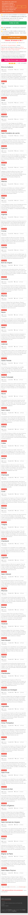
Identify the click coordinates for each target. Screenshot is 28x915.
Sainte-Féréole (6, 360)
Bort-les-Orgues (6, 263)
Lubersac (4, 344)
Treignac (4, 524)
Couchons (4, 69)
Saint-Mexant (5, 640)
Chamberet (5, 541)
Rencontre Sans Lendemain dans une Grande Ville (11, 903)
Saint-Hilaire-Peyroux (8, 870)
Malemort (13, 48)
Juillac (3, 739)
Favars (3, 839)
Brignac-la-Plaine (7, 854)
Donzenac (4, 279)
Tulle (6, 48)
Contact (2, 904)
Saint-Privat (5, 772)
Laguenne (4, 557)
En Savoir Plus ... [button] (10, 11)
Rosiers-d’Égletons (7, 805)
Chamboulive (5, 673)
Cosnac (3, 231)
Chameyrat (5, 475)
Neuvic (3, 393)
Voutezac (4, 624)
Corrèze (17, 69)
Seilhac (3, 427)
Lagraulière (5, 706)
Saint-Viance (5, 410)
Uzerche (4, 247)
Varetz (3, 327)
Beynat (3, 607)
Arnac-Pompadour (7, 723)
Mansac (4, 508)
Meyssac (4, 591)
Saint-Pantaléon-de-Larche (20, 48)
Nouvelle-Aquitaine (12, 45)
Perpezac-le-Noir (7, 789)
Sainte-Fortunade (7, 377)
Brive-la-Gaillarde (7, 67)
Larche (3, 458)
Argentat (17, 49)
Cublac (3, 443)
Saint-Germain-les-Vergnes (10, 822)
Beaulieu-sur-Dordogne (9, 690)
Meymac (4, 296)
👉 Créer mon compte (14, 37)
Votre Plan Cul (4, 45)
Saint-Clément (6, 574)
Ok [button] (21, 6)
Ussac (6, 49)
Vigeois (3, 657)
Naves (3, 312)
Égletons (3, 49)
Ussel (9, 48)
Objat (13, 49)
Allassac (10, 49)
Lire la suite (4, 81)
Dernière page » (22, 886)
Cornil (3, 491)
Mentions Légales (5, 905)
